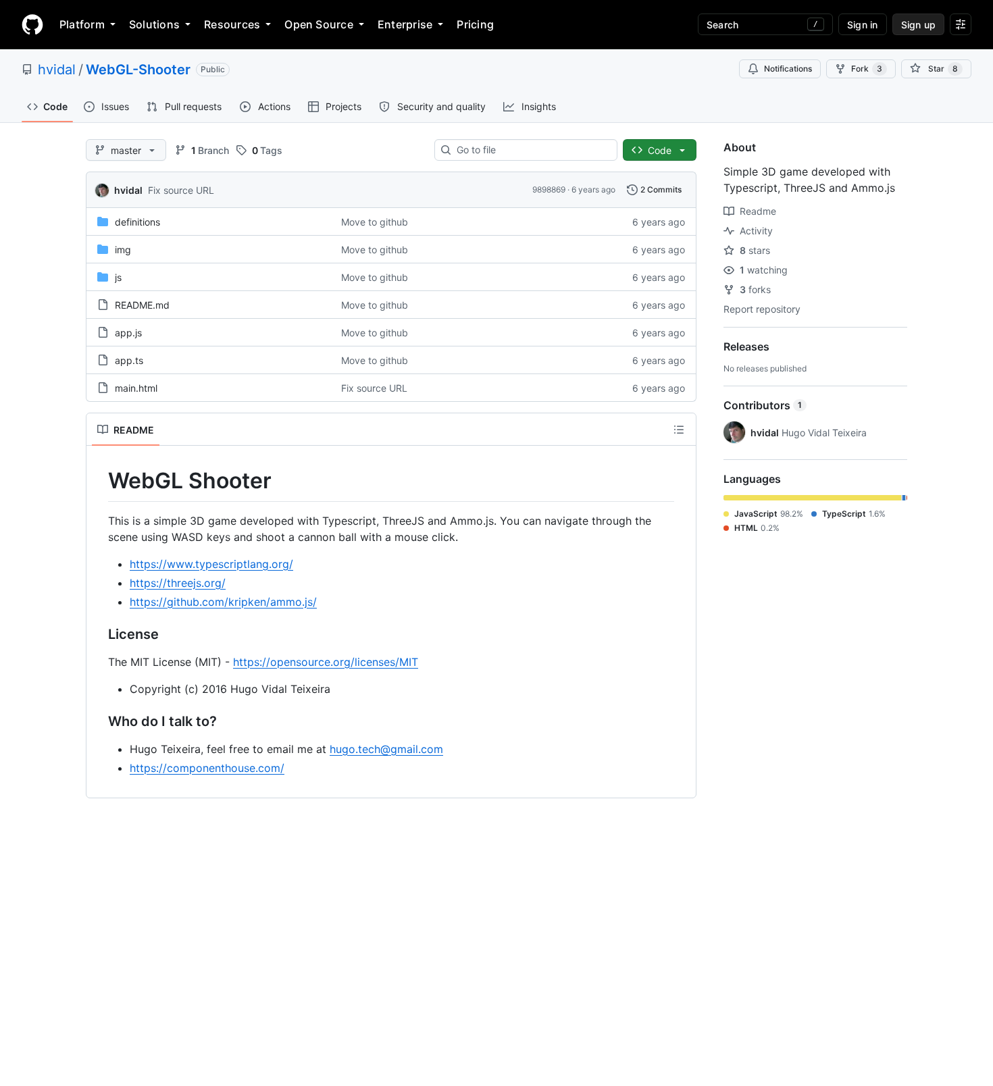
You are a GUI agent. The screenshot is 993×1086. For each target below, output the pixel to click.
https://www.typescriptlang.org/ (211, 564)
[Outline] (678, 429)
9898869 (548, 189)
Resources (232, 24)
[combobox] (531, 150)
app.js (128, 332)
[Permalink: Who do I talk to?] (98, 721)
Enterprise (405, 24)
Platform (82, 24)
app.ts (129, 360)
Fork (866, 68)
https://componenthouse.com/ (207, 768)
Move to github (374, 222)
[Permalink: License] (98, 634)
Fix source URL (181, 190)
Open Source (318, 24)
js (118, 277)
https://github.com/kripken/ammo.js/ (223, 602)
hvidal (57, 69)
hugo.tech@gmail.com (386, 749)
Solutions (154, 24)
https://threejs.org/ (178, 583)
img (123, 249)
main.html (136, 388)
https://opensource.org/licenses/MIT (325, 662)
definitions (137, 222)
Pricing (475, 24)
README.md (142, 305)
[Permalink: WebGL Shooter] (98, 480)
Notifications (788, 68)
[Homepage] (32, 24)
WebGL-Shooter (138, 69)
